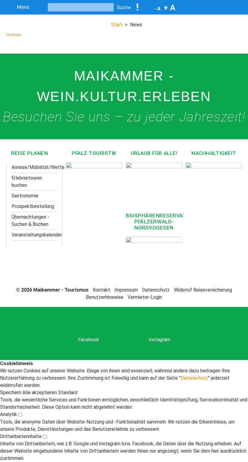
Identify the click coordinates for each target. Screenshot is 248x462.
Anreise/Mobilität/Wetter (34, 167)
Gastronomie (24, 196)
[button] (11, 392)
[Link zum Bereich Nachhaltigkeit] (214, 183)
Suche (124, 7)
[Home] (215, 13)
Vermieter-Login (145, 297)
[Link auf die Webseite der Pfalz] (94, 190)
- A (157, 9)
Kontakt (101, 290)
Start (116, 25)
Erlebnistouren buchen (26, 181)
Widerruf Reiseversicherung (203, 290)
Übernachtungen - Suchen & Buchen (30, 220)
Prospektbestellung (32, 206)
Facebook (88, 339)
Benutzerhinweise (104, 297)
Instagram (159, 339)
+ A (169, 7)
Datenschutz (156, 290)
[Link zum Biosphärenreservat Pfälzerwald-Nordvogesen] (154, 253)
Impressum (126, 290)
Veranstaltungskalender (34, 235)
